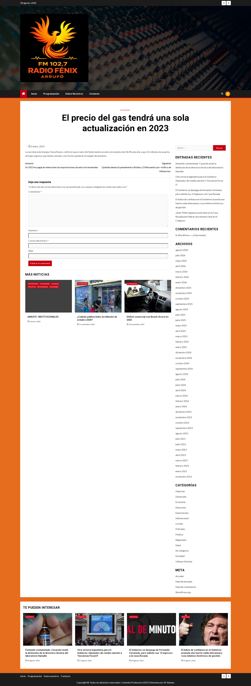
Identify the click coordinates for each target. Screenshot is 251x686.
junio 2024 (180, 384)
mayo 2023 (181, 449)
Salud (178, 545)
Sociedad (54, 287)
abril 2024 (180, 390)
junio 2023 (180, 444)
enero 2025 (181, 347)
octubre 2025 (182, 298)
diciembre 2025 (183, 287)
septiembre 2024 (184, 368)
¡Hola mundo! (199, 235)
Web (30, 250)
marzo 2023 (181, 460)
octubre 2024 (182, 363)
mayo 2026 (181, 260)
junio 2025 (180, 320)
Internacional (182, 518)
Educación (180, 507)
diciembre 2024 (183, 352)
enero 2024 (181, 406)
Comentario (35, 191)
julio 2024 (180, 379)
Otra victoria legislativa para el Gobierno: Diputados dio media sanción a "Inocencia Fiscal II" (199, 180)
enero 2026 (181, 282)
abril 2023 (180, 455)
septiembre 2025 (184, 304)
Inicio (34, 93)
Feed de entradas (183, 581)
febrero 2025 (182, 341)
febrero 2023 (182, 465)
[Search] (222, 94)
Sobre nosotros (74, 93)
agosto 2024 (181, 374)
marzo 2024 (181, 395)
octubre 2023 (182, 422)
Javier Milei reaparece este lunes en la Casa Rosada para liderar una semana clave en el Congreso (196, 216)
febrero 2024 (182, 401)
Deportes (180, 491)
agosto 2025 (181, 309)
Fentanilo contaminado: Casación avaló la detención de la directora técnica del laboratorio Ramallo (199, 167)
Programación (51, 93)
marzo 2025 (181, 336)
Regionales (42, 287)
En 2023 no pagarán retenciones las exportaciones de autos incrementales (61, 165)
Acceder (179, 576)
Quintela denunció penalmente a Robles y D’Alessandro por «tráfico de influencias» (136, 167)
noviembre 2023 (183, 417)
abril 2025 (180, 331)
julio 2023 (180, 438)
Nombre (33, 230)
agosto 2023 (181, 433)
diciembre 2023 (183, 411)
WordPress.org (183, 592)
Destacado (33, 284)
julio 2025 (180, 314)
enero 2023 (181, 471)
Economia (125, 110)
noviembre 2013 (183, 476)
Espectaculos (182, 512)
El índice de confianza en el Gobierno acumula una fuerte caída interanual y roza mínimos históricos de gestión (199, 203)
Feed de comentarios (185, 586)
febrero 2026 (182, 277)
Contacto (94, 93)
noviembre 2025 (183, 293)
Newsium (154, 682)
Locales (55, 284)
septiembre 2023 (184, 428)
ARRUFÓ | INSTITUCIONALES (43, 316)
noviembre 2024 (183, 357)
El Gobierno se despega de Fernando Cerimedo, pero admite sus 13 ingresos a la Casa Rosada (151, 653)
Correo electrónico (38, 240)
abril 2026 (180, 266)
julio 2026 (180, 255)
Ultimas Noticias (183, 561)
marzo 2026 (181, 271)
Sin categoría (181, 550)
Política (32, 287)
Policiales (180, 529)
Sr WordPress (182, 235)
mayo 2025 (181, 325)
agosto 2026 (181, 250)
